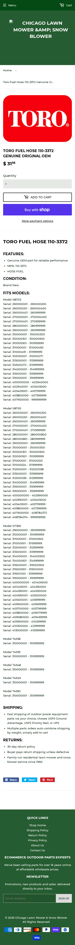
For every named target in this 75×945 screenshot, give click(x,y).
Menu (12, 5)
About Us (37, 845)
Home (7, 70)
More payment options (37, 221)
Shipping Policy (37, 830)
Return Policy (37, 835)
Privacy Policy (37, 840)
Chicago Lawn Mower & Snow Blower (41, 917)
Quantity (9, 176)
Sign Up (64, 898)
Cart (68, 5)
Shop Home (37, 825)
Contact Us (37, 850)
